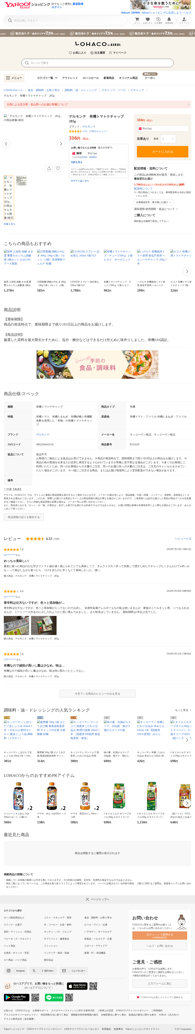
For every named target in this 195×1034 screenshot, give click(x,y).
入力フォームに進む (160, 983)
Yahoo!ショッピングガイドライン (142, 1029)
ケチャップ (137, 90)
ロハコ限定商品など (14, 917)
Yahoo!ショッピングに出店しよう (161, 12)
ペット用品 (9, 946)
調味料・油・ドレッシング (81, 90)
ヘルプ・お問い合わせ (159, 946)
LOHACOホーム (13, 90)
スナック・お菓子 (13, 925)
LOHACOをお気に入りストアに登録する (162, 997)
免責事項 (118, 1029)
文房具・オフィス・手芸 (16, 953)
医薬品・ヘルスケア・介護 (98, 939)
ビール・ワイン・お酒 (95, 925)
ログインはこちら (80, 180)
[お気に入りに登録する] (57, 168)
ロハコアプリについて (37, 987)
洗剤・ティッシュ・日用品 (17, 932)
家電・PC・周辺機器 (94, 953)
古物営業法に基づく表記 (113, 1014)
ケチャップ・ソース (114, 90)
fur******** (10, 555)
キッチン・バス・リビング (57, 932)
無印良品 (48, 960)
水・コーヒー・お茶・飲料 (57, 925)
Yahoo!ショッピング (14, 1029)
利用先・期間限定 (89, 157)
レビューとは (183, 538)
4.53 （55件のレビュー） (95, 131)
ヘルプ (187, 12)
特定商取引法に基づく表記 (54, 1014)
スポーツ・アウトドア (95, 946)
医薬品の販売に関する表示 (142, 1014)
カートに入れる (162, 151)
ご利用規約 (157, 1010)
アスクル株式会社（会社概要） (20, 1019)
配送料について (143, 188)
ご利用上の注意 (105, 1010)
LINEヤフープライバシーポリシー (44, 1029)
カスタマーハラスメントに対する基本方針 (73, 1010)
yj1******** (10, 597)
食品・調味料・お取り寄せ (44, 90)
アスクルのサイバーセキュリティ (21, 1014)
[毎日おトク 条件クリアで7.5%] (97, 33)
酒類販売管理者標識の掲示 (84, 1014)
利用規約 (106, 1029)
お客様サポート (41, 1010)
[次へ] (61, 144)
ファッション (51, 946)
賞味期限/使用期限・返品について (154, 209)
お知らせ (8, 1010)
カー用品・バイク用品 (15, 960)
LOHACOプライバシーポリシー (132, 1010)
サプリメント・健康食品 (56, 939)
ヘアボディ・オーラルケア (98, 932)
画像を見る (9, 224)
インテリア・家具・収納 (56, 953)
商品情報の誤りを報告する (24, 517)
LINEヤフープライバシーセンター (81, 1029)
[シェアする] (49, 168)
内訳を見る (76, 162)
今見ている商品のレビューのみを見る (97, 693)
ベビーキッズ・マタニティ (17, 939)
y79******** (10, 659)
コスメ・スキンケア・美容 (57, 917)
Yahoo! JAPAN (130, 12)
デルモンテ (89, 126)
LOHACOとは (23, 1010)
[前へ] (6, 144)
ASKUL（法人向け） (169, 1014)
